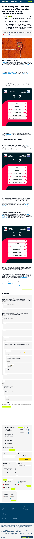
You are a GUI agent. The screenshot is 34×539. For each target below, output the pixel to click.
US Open (3, 522)
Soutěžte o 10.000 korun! (25, 456)
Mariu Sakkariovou (26, 64)
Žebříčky (24, 506)
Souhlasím (30, 537)
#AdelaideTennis (5, 73)
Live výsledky (6, 494)
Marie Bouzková (4, 514)
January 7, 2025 (25, 73)
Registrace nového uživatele (6, 406)
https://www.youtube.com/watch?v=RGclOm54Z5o (14, 358)
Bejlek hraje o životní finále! (9, 434)
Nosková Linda (6, 34)
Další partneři (13, 500)
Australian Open (4, 518)
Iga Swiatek (3, 513)
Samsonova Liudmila (21, 32)
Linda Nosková (4, 62)
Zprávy (3, 4)
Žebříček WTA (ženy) (25, 509)
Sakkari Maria (6, 32)
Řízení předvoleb (3, 537)
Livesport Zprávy (17, 285)
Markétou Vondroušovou (24, 277)
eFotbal (12, 498)
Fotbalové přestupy (14, 518)
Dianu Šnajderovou (5, 217)
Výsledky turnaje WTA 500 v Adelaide (8, 283)
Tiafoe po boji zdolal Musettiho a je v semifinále (10, 438)
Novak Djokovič (4, 508)
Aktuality (6, 4)
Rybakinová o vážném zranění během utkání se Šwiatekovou (9, 432)
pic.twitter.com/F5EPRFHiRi (12, 73)
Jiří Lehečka (3, 509)
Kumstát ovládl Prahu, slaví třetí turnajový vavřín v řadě (9, 430)
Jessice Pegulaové (8, 134)
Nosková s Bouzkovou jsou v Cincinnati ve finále (9, 448)
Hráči (2, 506)
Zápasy (16, 1)
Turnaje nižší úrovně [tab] (27, 427)
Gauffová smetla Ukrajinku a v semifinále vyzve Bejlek (9, 443)
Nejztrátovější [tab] (10, 479)
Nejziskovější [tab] (5, 479)
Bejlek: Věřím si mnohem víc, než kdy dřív (9, 445)
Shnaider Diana (13, 34)
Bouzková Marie (29, 32)
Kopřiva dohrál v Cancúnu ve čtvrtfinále (9, 441)
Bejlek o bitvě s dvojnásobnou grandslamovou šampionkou (9, 436)
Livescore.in (6, 496)
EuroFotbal (6, 498)
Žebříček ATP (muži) (25, 508)
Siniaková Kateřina (13, 32)
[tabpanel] (24, 432)
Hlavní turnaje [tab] (21, 427)
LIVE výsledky (11, 1)
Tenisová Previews (14, 509)
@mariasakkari (10, 72)
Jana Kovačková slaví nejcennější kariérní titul (10, 428)
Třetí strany (29, 530)
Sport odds (13, 496)
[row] (24, 429)
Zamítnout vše (24, 537)
